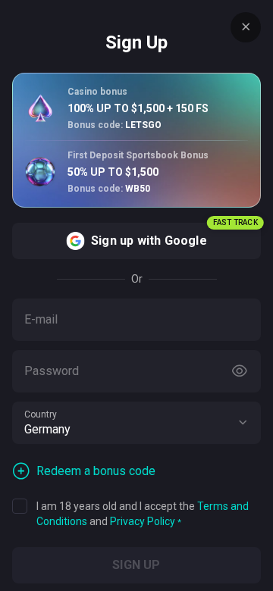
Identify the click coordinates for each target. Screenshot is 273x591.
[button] (243, 423)
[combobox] (136, 423)
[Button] (240, 371)
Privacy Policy (142, 521)
